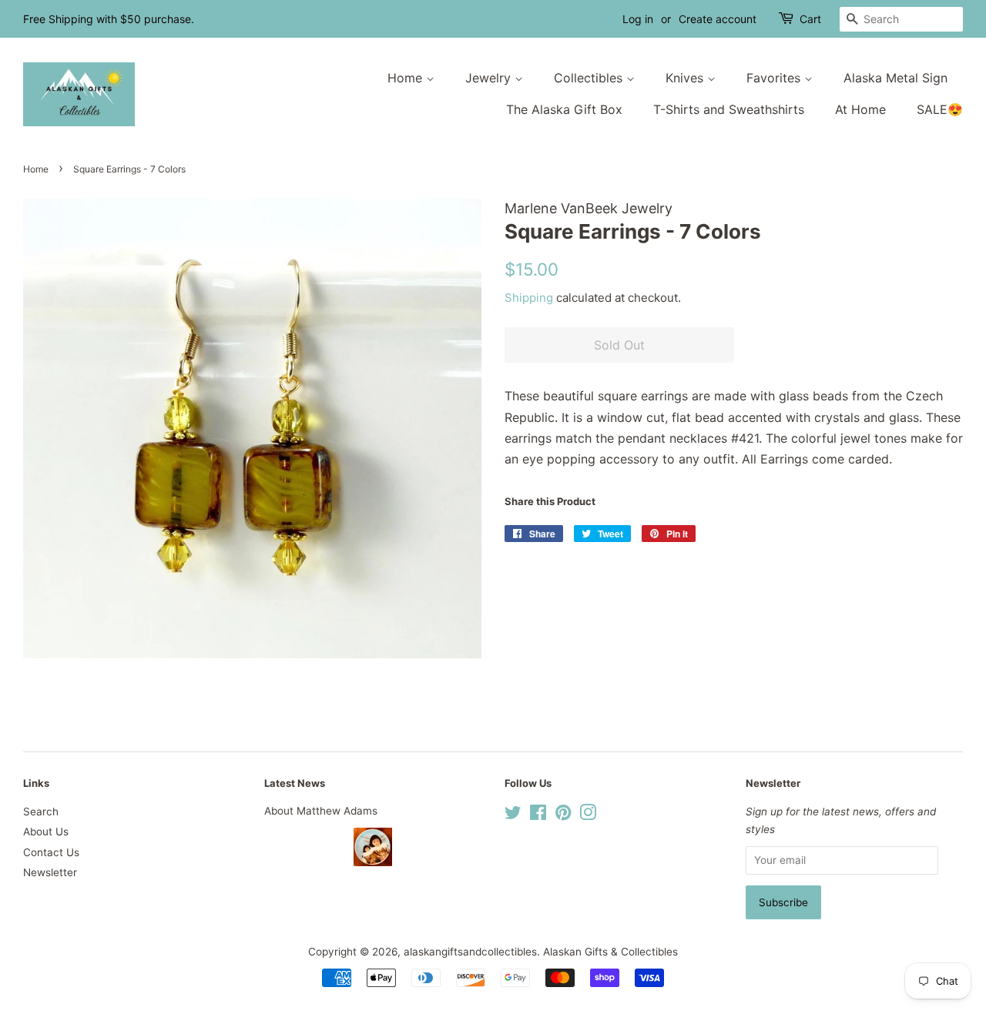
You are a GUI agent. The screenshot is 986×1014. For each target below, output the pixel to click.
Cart (810, 18)
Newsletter (50, 872)
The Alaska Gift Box (564, 109)
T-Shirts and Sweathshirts (728, 109)
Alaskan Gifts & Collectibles (610, 951)
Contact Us (51, 852)
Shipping (529, 297)
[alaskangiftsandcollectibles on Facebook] (538, 815)
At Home (860, 109)
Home (406, 77)
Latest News (294, 783)
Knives (686, 77)
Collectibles (590, 77)
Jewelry (490, 77)
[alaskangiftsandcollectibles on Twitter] (513, 815)
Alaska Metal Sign (895, 77)
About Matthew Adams (320, 811)
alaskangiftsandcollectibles (470, 951)
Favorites (775, 77)
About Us (46, 831)
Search (41, 811)
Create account (717, 18)
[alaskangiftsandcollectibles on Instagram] (587, 815)
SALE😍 (940, 109)
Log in (637, 18)
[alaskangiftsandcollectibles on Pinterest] (563, 815)
